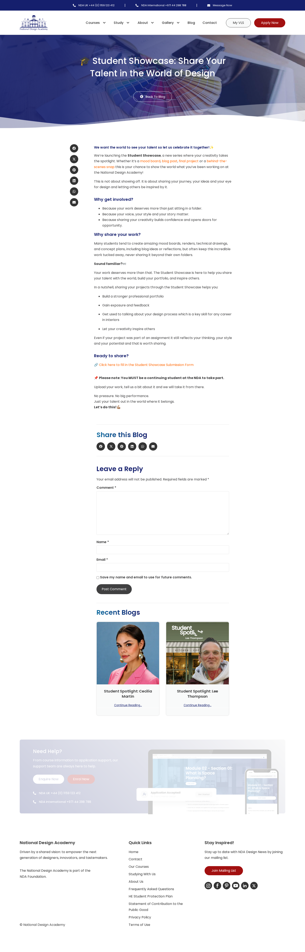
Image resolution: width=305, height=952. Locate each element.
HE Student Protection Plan (151, 896)
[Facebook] (217, 885)
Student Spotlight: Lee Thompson (197, 694)
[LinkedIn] (245, 885)
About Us (136, 881)
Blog (191, 22)
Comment (106, 487)
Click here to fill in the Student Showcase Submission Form (146, 364)
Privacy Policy (140, 917)
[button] (74, 148)
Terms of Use (139, 924)
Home (133, 852)
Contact (210, 22)
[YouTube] (235, 885)
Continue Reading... (128, 705)
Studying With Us (142, 874)
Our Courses (139, 866)
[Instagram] (208, 885)
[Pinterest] (226, 885)
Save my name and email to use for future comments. (146, 577)
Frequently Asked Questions (151, 889)
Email (102, 559)
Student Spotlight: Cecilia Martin (128, 694)
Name (102, 542)
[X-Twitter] (254, 885)
